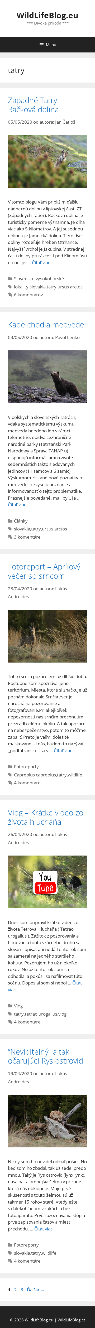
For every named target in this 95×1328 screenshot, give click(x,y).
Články (21, 521)
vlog (62, 1014)
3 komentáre (27, 537)
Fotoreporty (26, 767)
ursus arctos (70, 287)
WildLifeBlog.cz (71, 1319)
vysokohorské (50, 279)
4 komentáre (27, 783)
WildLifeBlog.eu (47, 15)
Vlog (18, 1006)
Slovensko (24, 279)
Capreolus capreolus (35, 775)
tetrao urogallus (41, 1014)
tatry (51, 287)
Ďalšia (36, 1290)
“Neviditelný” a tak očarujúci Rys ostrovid (45, 1056)
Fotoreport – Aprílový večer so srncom (44, 571)
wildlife (75, 775)
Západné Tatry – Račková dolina (35, 104)
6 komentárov (28, 295)
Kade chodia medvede (46, 324)
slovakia (38, 287)
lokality (21, 287)
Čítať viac (41, 262)
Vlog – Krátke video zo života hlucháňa (45, 817)
